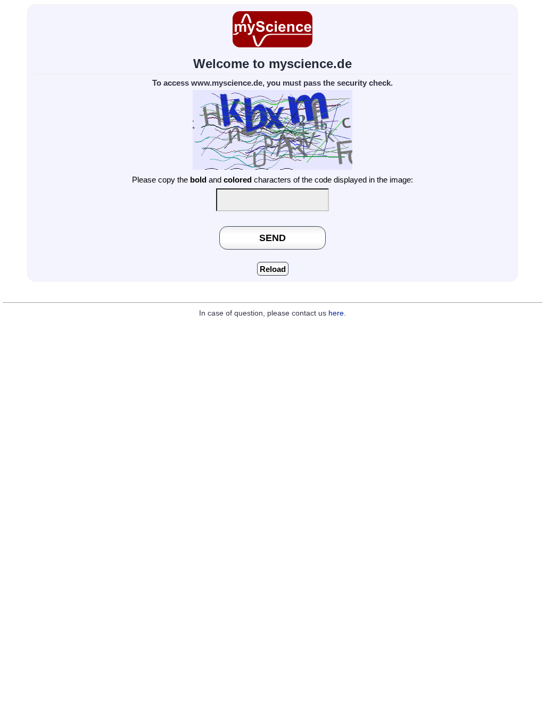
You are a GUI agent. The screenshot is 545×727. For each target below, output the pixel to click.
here (336, 313)
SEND (272, 237)
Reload (273, 269)
